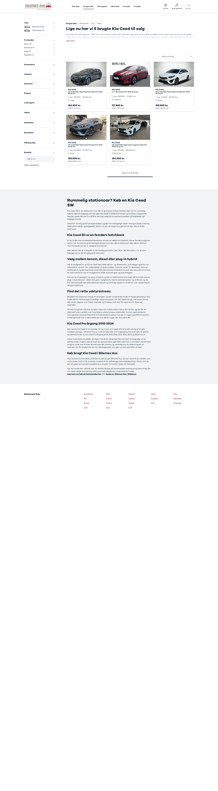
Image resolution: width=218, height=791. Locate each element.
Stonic (86, 403)
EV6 (152, 403)
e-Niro (109, 398)
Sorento (154, 398)
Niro (175, 394)
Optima (132, 398)
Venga (109, 403)
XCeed (131, 403)
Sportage (177, 398)
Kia (92, 23)
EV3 (108, 407)
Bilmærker (84, 23)
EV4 (130, 407)
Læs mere (70, 40)
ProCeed (177, 403)
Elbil (108, 394)
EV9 (85, 407)
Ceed (153, 394)
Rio (85, 398)
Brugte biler (71, 23)
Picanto (132, 394)
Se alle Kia (88, 394)
